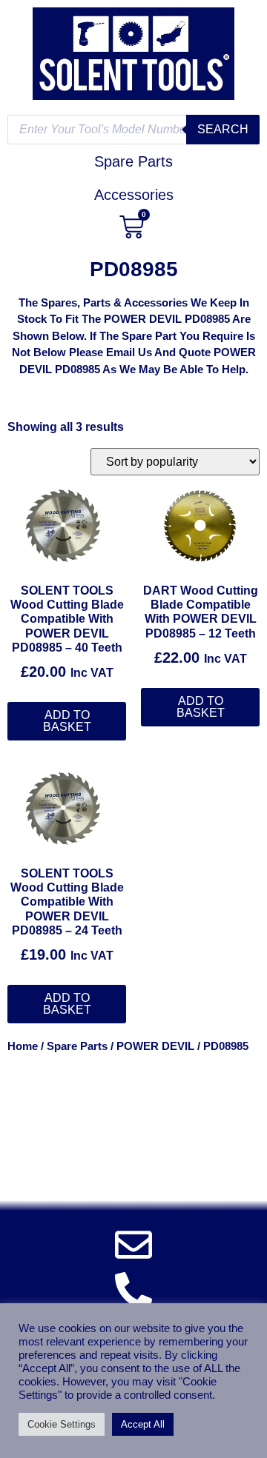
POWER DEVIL (155, 1046)
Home (22, 1046)
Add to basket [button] (67, 721)
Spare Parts (77, 1046)
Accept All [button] (143, 1424)
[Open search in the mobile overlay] (133, 129)
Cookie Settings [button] (61, 1424)
